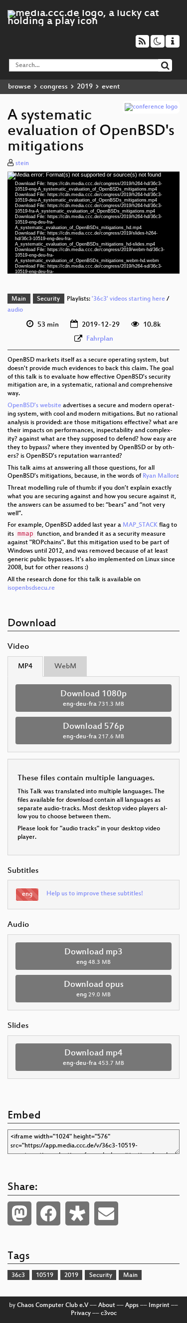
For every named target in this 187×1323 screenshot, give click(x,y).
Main (18, 299)
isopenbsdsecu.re (31, 588)
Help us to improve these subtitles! (94, 893)
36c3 (18, 1275)
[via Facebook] (48, 1213)
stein (22, 163)
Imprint (159, 1305)
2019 (85, 87)
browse (19, 87)
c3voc (109, 1313)
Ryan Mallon (160, 476)
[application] (93, 223)
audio (15, 310)
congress (54, 87)
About (106, 1305)
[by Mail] (106, 1213)
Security (48, 299)
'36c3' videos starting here (128, 299)
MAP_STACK (140, 525)
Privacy (81, 1313)
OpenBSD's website (34, 405)
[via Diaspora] (77, 1213)
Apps (132, 1305)
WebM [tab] (65, 666)
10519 (44, 1275)
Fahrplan (99, 339)
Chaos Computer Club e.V (52, 1305)
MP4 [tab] (25, 666)
